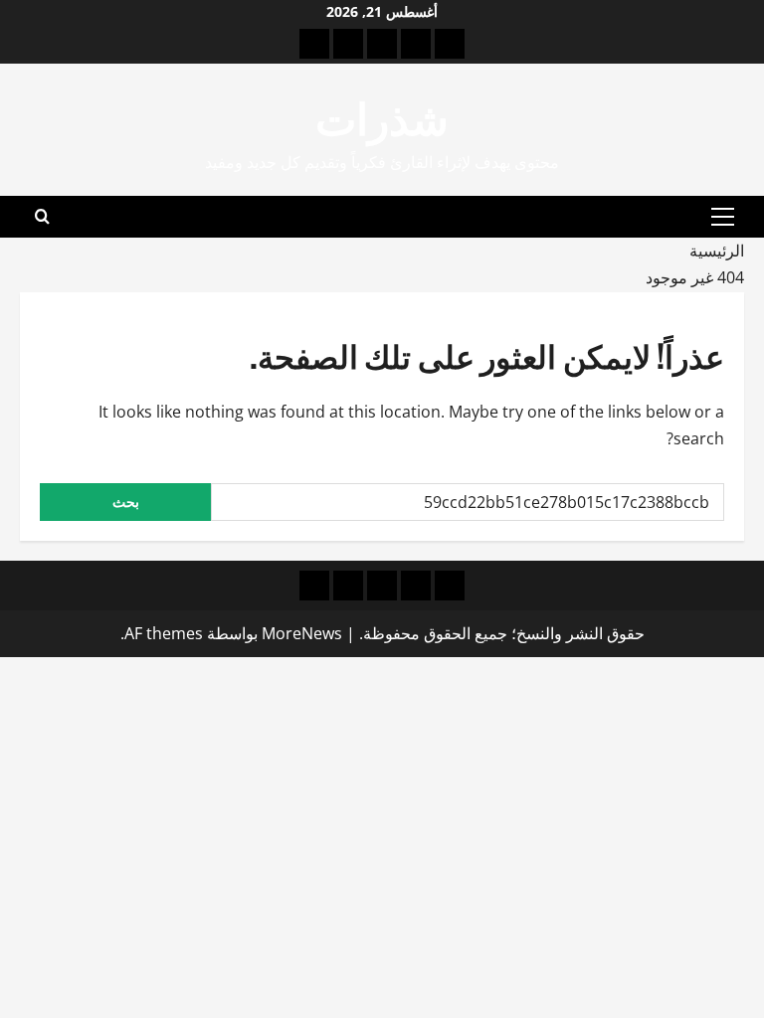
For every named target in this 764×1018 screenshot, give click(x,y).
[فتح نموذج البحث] (42, 217)
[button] (722, 217)
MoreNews (302, 633)
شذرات (382, 116)
